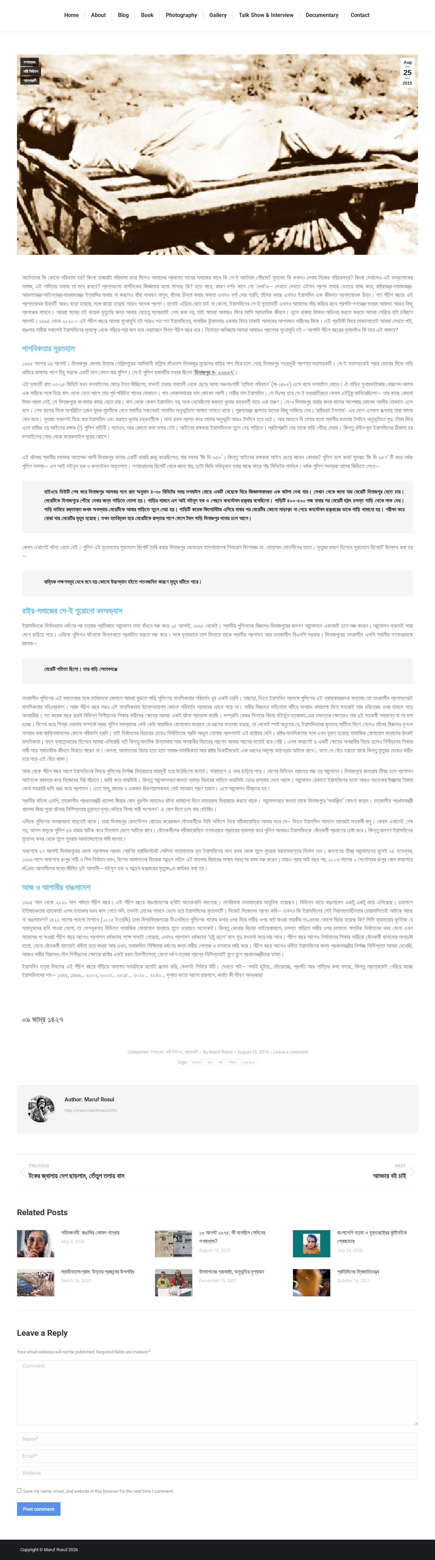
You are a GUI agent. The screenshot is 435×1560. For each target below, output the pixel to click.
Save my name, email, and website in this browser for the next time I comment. (98, 1491)
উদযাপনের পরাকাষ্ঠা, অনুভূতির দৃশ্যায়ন (231, 1272)
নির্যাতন (233, 1062)
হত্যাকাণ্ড (249, 1062)
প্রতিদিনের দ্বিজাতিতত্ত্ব (358, 1272)
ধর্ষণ (210, 1062)
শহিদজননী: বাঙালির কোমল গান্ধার (90, 1232)
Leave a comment (291, 1051)
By (217, 1051)
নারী (221, 1062)
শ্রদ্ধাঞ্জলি (29, 80)
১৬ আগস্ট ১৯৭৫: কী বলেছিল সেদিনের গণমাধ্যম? (232, 1237)
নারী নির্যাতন (30, 71)
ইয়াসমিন (197, 1062)
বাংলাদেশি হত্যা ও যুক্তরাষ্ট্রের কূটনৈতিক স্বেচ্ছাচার (372, 1237)
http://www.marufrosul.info (91, 1110)
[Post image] (35, 1243)
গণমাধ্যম (29, 62)
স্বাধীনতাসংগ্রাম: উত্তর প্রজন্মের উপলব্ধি (97, 1272)
